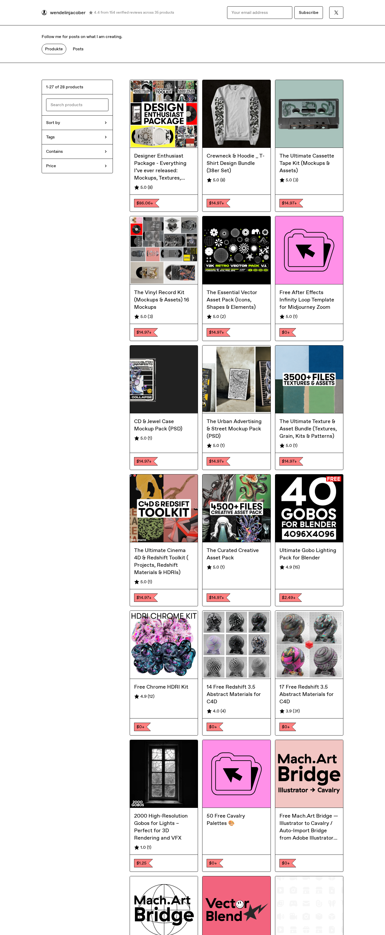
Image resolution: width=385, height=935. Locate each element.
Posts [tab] (78, 48)
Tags (50, 136)
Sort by (53, 122)
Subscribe (308, 12)
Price (51, 165)
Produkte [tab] (54, 48)
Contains (54, 151)
